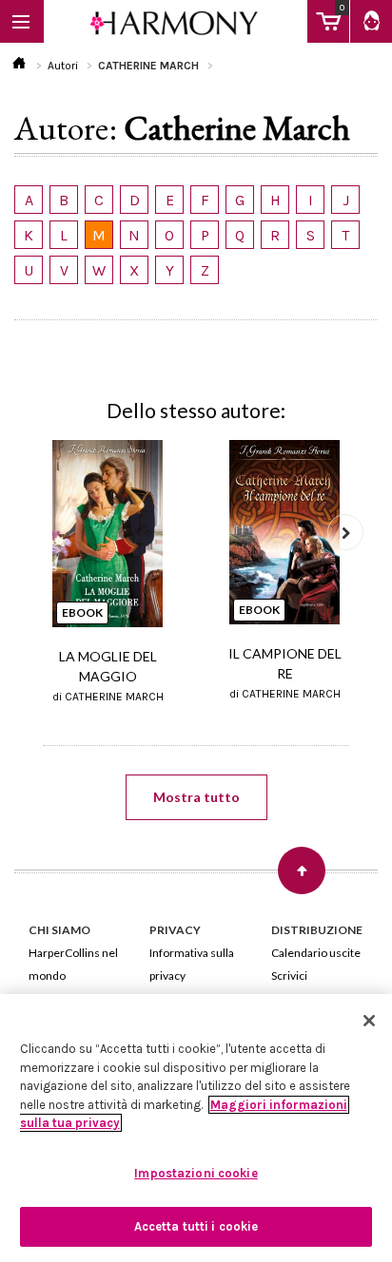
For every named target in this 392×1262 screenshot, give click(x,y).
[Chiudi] (369, 1021)
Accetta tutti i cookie (196, 1226)
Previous (47, 532)
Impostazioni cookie (195, 1173)
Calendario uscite (316, 953)
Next (345, 532)
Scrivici (289, 975)
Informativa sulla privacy (191, 964)
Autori (63, 65)
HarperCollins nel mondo (73, 964)
